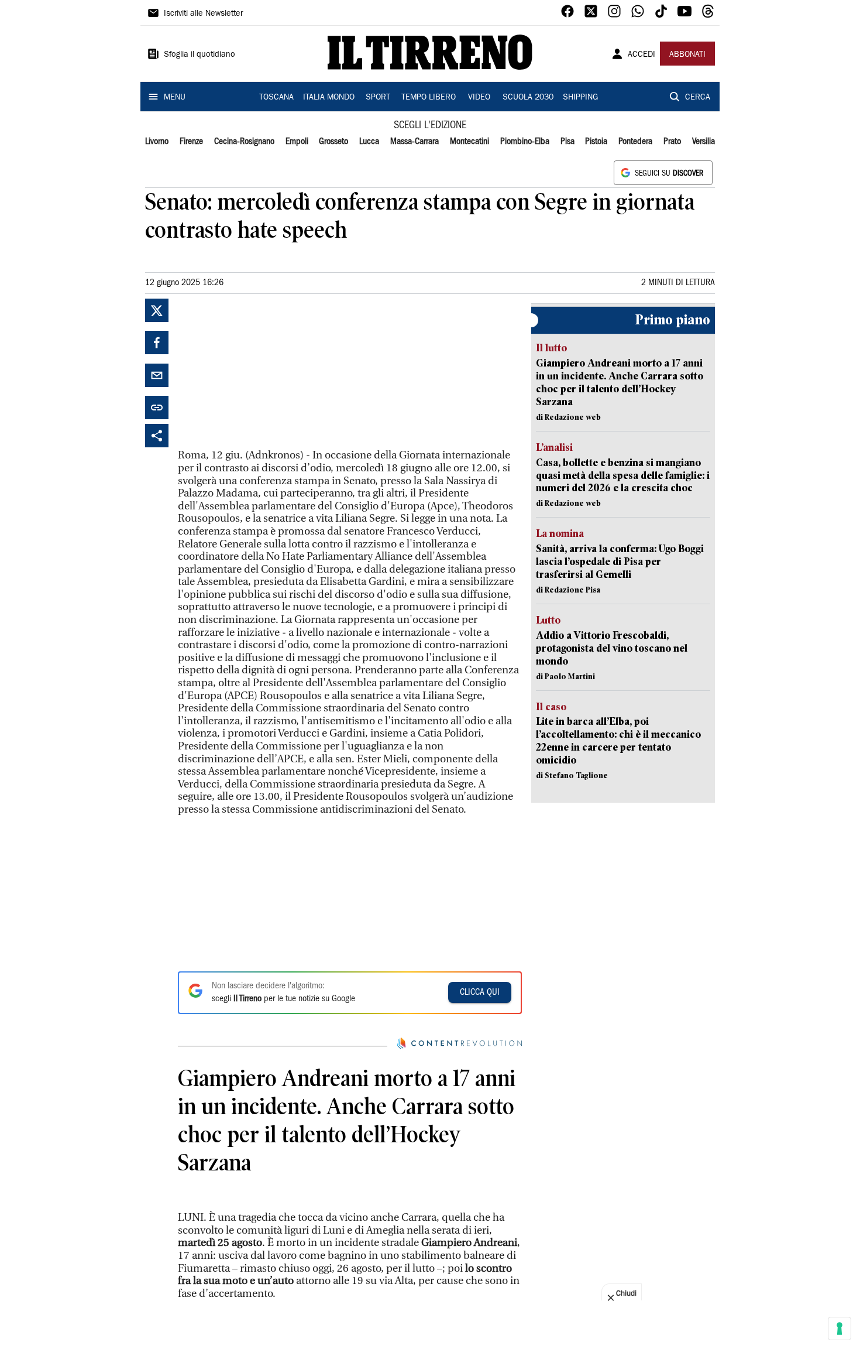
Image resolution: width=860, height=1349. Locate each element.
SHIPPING (580, 98)
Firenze (191, 142)
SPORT (378, 98)
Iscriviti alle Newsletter (203, 14)
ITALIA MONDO (329, 98)
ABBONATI (687, 55)
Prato (672, 142)
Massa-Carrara (414, 142)
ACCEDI (641, 55)
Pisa (567, 142)
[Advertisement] (265, 372)
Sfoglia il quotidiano (199, 55)
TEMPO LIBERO (428, 98)
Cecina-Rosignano (244, 142)
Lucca (369, 142)
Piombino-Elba (524, 142)
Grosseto (333, 142)
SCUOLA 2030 (528, 98)
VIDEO (479, 98)
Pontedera (635, 142)
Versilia (703, 142)
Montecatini (469, 142)
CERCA (697, 98)
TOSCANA (276, 98)
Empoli (296, 142)
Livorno (156, 142)
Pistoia (596, 142)
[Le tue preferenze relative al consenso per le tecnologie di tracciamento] (839, 1328)
